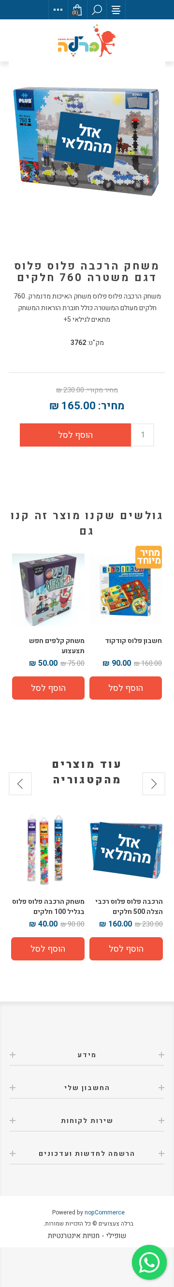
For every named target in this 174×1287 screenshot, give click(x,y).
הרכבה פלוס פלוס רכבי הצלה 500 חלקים (129, 907)
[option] (126, 887)
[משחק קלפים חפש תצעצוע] (48, 590)
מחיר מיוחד (148, 558)
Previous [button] (153, 783)
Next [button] (20, 783)
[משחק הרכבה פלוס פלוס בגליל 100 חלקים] (48, 850)
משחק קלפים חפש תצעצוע (57, 646)
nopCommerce (105, 1212)
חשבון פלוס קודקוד (133, 641)
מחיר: (111, 406)
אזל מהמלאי (86, 140)
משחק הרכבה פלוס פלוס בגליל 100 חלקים (48, 907)
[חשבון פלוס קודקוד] (125, 590)
